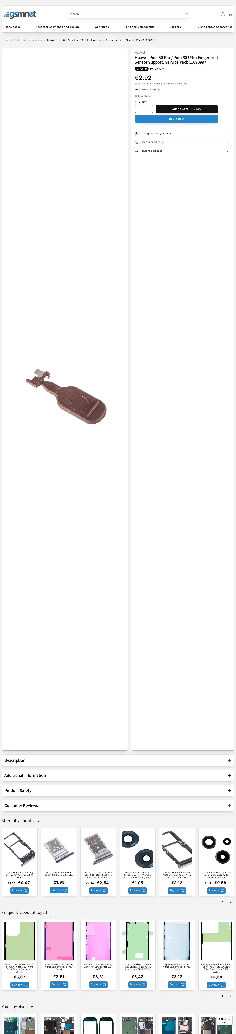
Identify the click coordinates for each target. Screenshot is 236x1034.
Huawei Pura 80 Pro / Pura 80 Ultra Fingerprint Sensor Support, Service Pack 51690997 (101, 40)
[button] (230, 14)
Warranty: (142, 89)
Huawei (140, 52)
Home (5, 40)
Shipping (157, 83)
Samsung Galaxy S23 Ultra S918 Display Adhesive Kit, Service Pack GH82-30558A (137, 967)
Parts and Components (28, 40)
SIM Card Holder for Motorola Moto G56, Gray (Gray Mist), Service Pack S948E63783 (177, 875)
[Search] (187, 14)
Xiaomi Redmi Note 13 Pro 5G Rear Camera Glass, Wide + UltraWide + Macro (216, 875)
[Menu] (230, 1017)
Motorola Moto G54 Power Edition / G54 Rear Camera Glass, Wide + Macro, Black (137, 875)
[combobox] (128, 14)
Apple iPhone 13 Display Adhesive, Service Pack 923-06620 (177, 967)
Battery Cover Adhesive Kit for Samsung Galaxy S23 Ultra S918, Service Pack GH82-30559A (19, 968)
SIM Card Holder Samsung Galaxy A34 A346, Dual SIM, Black (20, 875)
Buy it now (176, 119)
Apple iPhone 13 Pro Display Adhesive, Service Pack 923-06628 (98, 967)
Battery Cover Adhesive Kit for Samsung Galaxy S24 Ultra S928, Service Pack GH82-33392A (216, 968)
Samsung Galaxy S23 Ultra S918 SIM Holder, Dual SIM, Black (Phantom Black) (98, 875)
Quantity (141, 102)
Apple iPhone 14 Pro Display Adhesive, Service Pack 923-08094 (59, 967)
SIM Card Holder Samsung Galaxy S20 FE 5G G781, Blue (59, 873)
